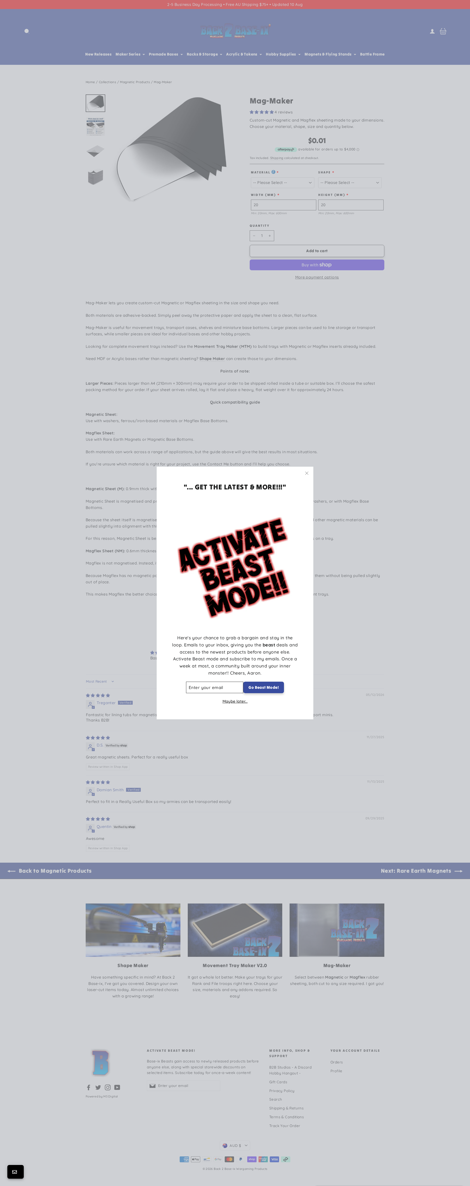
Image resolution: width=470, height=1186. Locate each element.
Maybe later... (235, 701)
